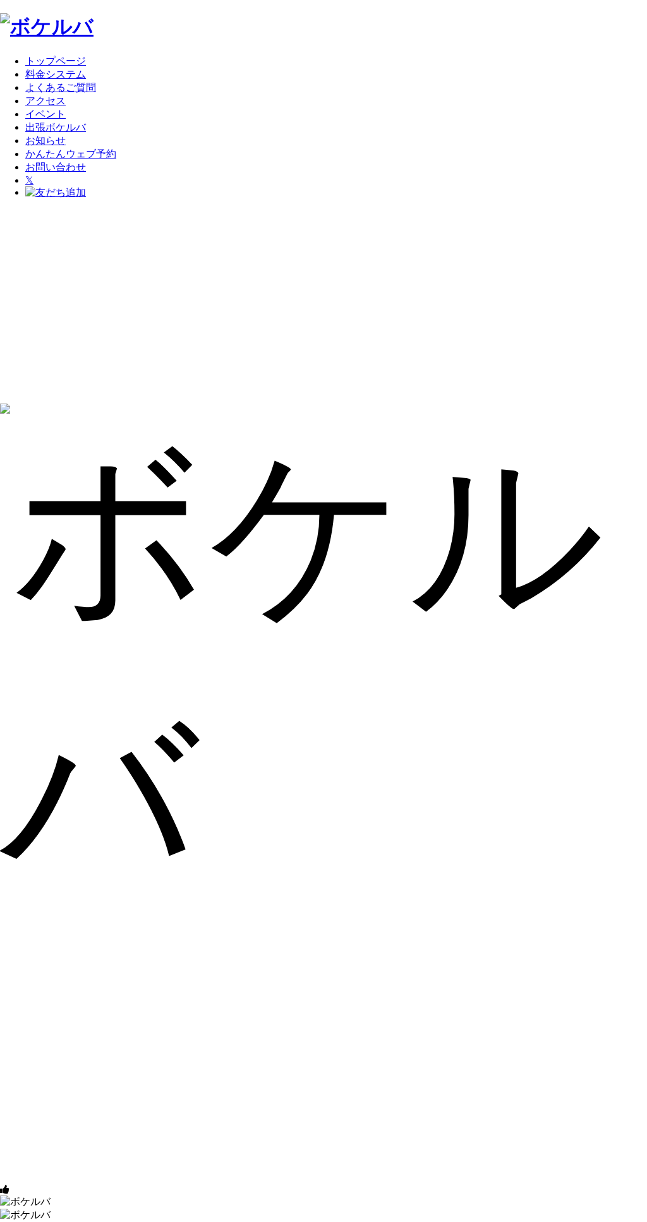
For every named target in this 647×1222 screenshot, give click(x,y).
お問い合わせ (55, 167)
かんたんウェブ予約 (70, 153)
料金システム (55, 74)
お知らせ (45, 140)
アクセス (45, 100)
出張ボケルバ (55, 127)
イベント (45, 114)
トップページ (55, 61)
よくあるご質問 (60, 87)
